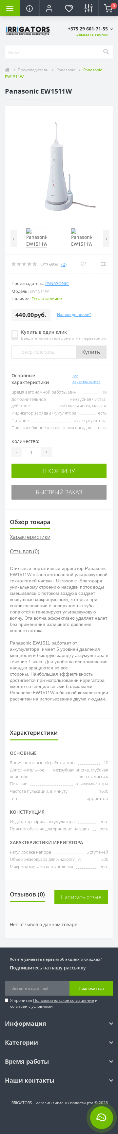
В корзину (59, 471)
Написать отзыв (81, 897)
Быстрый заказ (59, 492)
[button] (49, 8)
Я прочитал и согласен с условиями (54, 1003)
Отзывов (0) (24, 551)
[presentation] (13, 238)
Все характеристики (86, 378)
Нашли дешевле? (74, 314)
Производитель (33, 70)
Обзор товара (30, 522)
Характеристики (30, 536)
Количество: (25, 441)
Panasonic (65, 70)
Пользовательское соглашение (63, 1000)
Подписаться (91, 988)
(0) (64, 264)
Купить (91, 352)
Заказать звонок (92, 34)
